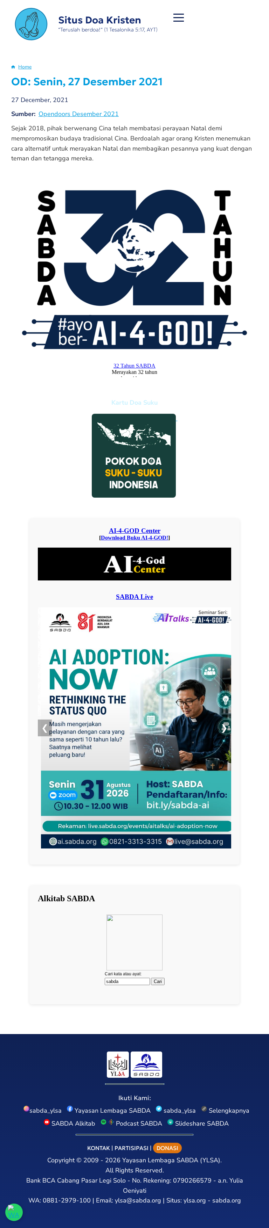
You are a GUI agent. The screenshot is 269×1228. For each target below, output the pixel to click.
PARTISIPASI (132, 1147)
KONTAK (98, 1147)
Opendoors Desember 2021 (79, 114)
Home (25, 67)
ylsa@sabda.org (138, 1200)
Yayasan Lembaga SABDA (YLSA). (172, 1160)
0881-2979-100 (67, 1200)
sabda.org (226, 1200)
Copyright (61, 1160)
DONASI (167, 1147)
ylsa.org (195, 1200)
